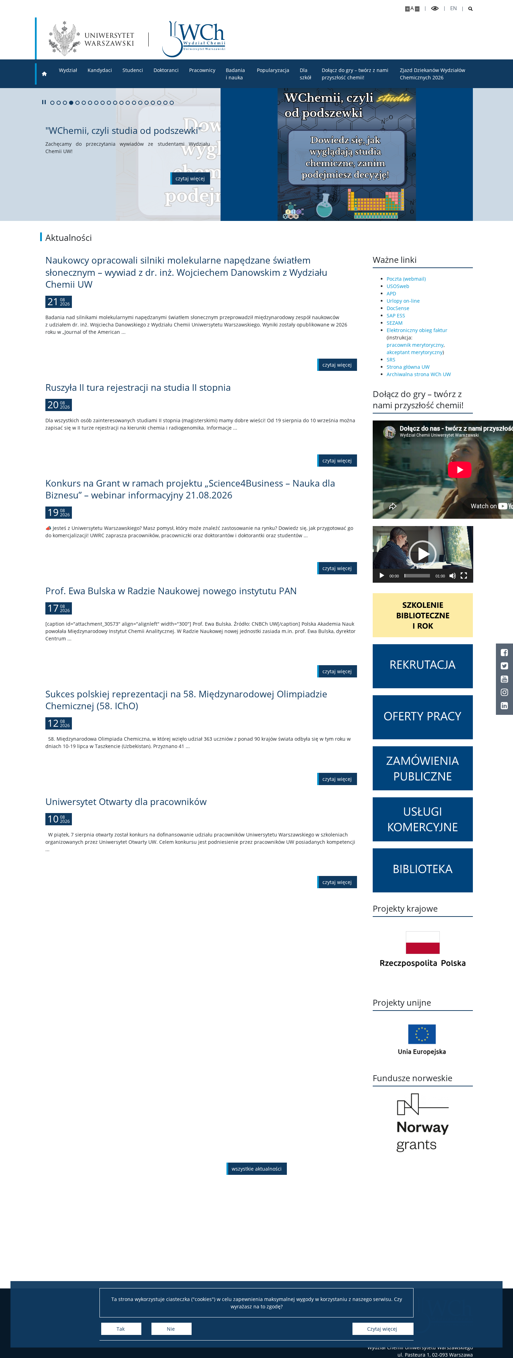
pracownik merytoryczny (415, 345)
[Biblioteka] (423, 870)
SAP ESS (396, 315)
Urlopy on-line (403, 300)
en (453, 8)
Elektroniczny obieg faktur (417, 330)
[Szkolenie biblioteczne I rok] (423, 615)
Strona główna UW (408, 367)
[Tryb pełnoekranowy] (463, 575)
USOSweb (398, 286)
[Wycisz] (452, 575)
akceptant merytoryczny (415, 352)
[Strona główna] (44, 74)
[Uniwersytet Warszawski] (91, 38)
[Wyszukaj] (468, 9)
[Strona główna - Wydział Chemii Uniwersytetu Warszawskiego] (193, 39)
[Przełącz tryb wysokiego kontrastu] (435, 8)
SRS (391, 359)
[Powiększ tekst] (407, 9)
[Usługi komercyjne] (423, 819)
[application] (423, 554)
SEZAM (395, 322)
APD (391, 293)
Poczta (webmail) (406, 278)
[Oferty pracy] (423, 717)
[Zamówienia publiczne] (423, 768)
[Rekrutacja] (423, 666)
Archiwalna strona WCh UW (419, 374)
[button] (423, 554)
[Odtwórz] (381, 575)
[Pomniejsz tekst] (417, 9)
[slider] (417, 575)
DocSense (398, 308)
